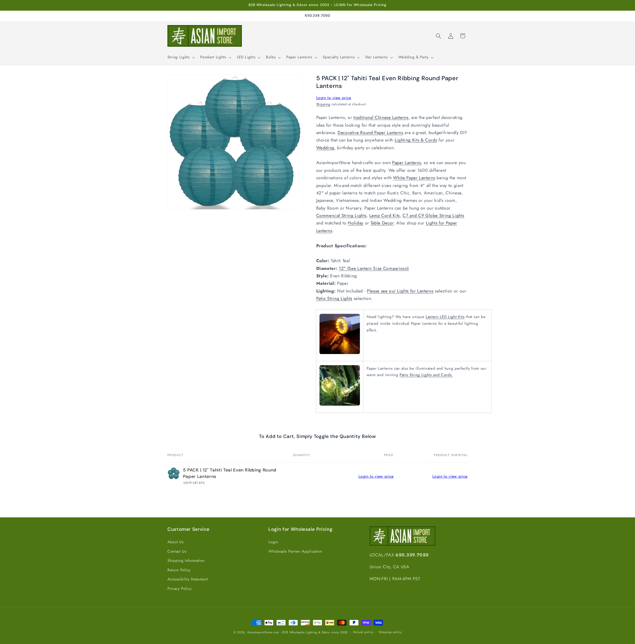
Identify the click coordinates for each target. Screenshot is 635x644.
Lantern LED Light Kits (445, 317)
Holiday (355, 223)
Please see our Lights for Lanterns (400, 291)
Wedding (325, 147)
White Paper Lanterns (414, 178)
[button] (180, 57)
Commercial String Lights (341, 215)
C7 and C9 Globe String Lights (433, 215)
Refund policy (363, 632)
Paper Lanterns (406, 163)
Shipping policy (390, 632)
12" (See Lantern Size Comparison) (374, 268)
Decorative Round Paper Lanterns (370, 132)
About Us (175, 542)
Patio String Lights (334, 298)
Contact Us (177, 551)
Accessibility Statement (187, 579)
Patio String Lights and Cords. (426, 375)
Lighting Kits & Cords (416, 140)
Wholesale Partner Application (295, 551)
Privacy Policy (179, 588)
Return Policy (179, 570)
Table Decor (382, 223)
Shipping (323, 104)
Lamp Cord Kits (384, 215)
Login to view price (333, 98)
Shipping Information (185, 560)
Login (273, 542)
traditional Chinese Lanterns (380, 117)
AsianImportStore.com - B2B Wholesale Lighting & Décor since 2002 (297, 632)
